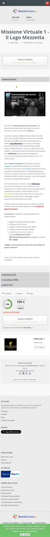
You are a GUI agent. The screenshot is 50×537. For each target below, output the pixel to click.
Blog (2, 417)
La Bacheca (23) (9, 275)
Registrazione (6, 493)
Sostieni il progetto (8, 420)
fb (10, 239)
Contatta (40, 347)
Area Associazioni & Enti (10, 499)
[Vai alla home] (25, 11)
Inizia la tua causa (7, 490)
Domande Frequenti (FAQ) (10, 496)
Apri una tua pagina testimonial (24, 379)
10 (32, 87)
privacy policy (32, 531)
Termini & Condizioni (10, 523)
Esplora (16, 17)
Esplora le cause (7, 457)
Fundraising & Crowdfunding (11, 502)
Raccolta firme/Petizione (10, 505)
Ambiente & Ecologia (33, 42)
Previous (7, 101)
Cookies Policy (40, 523)
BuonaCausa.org (6, 405)
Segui (31, 293)
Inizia (29, 17)
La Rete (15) (7, 285)
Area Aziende (6, 463)
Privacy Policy (26, 523)
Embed (19, 293)
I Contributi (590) (10, 280)
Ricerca (3, 460)
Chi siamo (4, 411)
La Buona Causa (9, 79)
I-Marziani (13, 42)
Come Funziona (6, 487)
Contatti (4, 414)
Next (43, 101)
